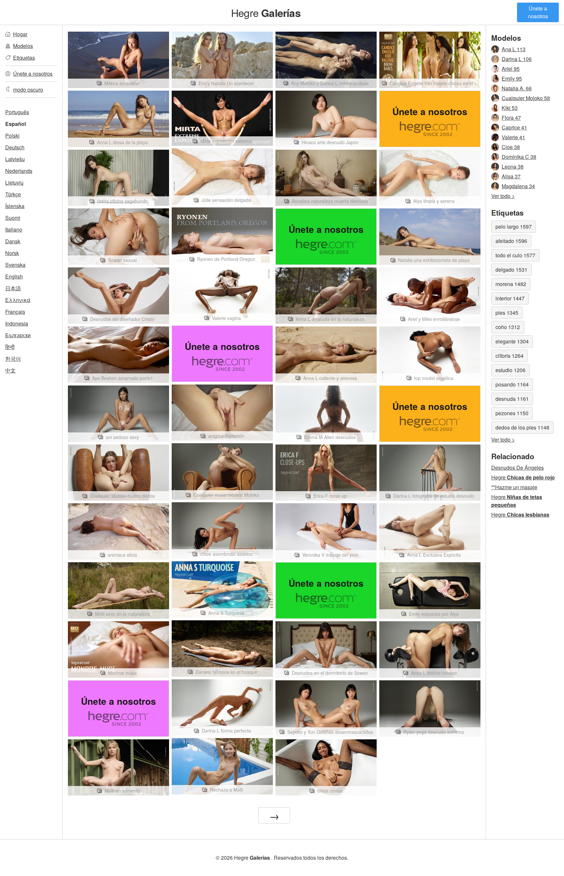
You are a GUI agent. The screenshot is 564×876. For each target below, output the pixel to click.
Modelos (23, 46)
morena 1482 (510, 284)
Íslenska (14, 206)
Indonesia (16, 323)
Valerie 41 (513, 137)
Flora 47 (511, 117)
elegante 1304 (512, 341)
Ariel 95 (511, 68)
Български (18, 335)
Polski (12, 135)
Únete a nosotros (538, 12)
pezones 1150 (511, 413)
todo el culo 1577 (515, 255)
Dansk (12, 241)
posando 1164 (512, 384)
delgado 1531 (511, 269)
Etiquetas (24, 57)
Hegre (266, 12)
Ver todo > (503, 196)
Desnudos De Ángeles (517, 467)
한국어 (13, 358)
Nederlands (18, 170)
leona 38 (513, 166)
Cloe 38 (511, 147)
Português (17, 112)
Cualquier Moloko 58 (526, 98)
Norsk (12, 253)
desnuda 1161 (512, 398)
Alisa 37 (511, 176)
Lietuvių (14, 182)
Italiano (13, 229)
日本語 (13, 288)
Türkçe (13, 194)
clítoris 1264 (509, 355)
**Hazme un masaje (514, 487)
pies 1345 (506, 312)
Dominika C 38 (519, 156)
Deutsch (14, 147)
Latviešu (15, 159)
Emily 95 (512, 78)
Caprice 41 (514, 127)
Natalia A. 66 (517, 88)
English (14, 276)
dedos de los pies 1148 (522, 427)
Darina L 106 (517, 59)
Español (15, 124)
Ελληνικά (17, 300)
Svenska (15, 264)
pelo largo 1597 (513, 226)
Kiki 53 (510, 108)
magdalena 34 (518, 186)
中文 (10, 370)
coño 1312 (507, 327)
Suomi (12, 217)
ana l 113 (513, 49)
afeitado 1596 (511, 241)
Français (15, 311)
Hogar (20, 34)
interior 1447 (510, 298)
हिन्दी (10, 347)
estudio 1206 (510, 370)
